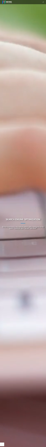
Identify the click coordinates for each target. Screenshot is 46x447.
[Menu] (43, 2)
